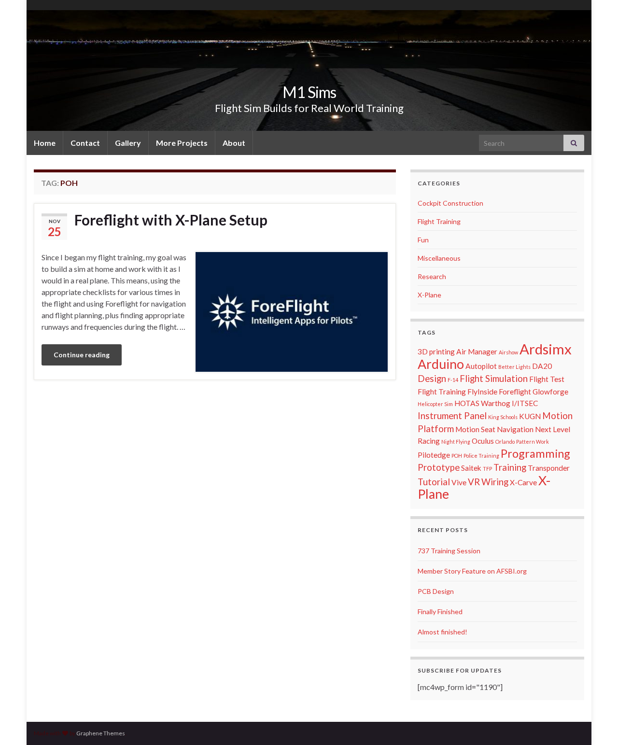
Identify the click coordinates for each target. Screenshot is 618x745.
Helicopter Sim (435, 404)
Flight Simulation (494, 378)
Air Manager (476, 351)
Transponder (549, 468)
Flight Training (439, 221)
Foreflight (515, 391)
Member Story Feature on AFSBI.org (472, 571)
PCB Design (436, 591)
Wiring (494, 482)
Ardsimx (546, 348)
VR (474, 482)
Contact (85, 142)
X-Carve (523, 482)
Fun (423, 240)
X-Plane (429, 295)
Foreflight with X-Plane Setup (170, 219)
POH (456, 455)
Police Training (481, 455)
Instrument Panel (452, 415)
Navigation (515, 429)
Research (432, 276)
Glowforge (550, 391)
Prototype (439, 467)
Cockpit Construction (450, 203)
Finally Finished (440, 611)
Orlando (505, 441)
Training (509, 467)
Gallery (128, 142)
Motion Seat (475, 429)
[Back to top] (596, 723)
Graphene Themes (100, 733)
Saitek (471, 468)
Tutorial (434, 482)
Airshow (508, 352)
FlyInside (482, 391)
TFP (487, 468)
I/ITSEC (525, 403)
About (234, 142)
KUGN (530, 416)
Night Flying (455, 441)
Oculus (483, 440)
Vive (458, 482)
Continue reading (82, 355)
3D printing (436, 351)
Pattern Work (532, 441)
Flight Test (546, 379)
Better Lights (514, 367)
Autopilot (481, 366)
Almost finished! (442, 632)
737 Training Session (449, 551)
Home (45, 142)
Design (432, 378)
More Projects (182, 142)
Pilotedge (434, 454)
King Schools (503, 417)
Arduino (441, 364)
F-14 (453, 380)
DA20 (542, 366)
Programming (535, 453)
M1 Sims (309, 92)
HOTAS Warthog (482, 403)
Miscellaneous (439, 258)
